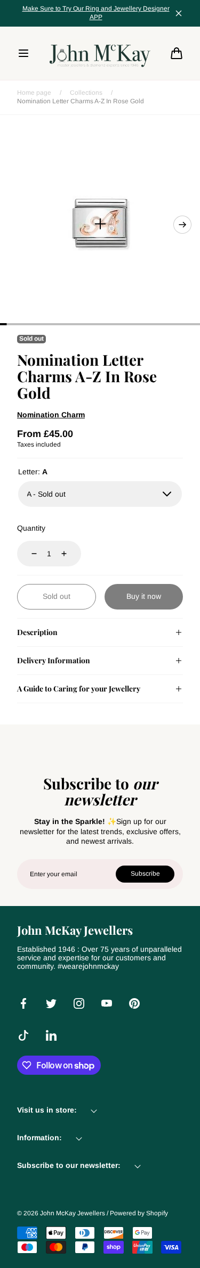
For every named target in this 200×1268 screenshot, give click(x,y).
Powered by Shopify (139, 1213)
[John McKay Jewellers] (100, 53)
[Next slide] (182, 225)
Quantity (31, 528)
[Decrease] (27, 553)
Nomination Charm (51, 414)
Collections (86, 92)
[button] (23, 53)
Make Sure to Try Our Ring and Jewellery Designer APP (96, 13)
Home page (34, 92)
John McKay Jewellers (72, 1213)
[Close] (178, 13)
